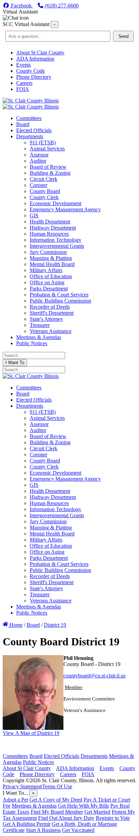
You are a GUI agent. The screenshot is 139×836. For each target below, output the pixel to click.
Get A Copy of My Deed (55, 800)
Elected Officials (61, 756)
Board (36, 756)
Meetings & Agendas (34, 806)
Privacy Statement (22, 786)
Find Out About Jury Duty (66, 818)
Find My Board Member (57, 812)
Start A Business (43, 830)
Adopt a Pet (15, 800)
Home (15, 625)
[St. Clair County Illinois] (31, 100)
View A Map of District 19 (31, 733)
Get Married (97, 812)
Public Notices (38, 762)
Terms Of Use (57, 786)
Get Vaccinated (78, 830)
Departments (94, 756)
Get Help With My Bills (83, 806)
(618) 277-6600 (61, 5)
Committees (15, 756)
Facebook (21, 5)
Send (123, 36)
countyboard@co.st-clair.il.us (94, 675)
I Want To (14, 362)
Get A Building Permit (26, 824)
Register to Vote (113, 818)
